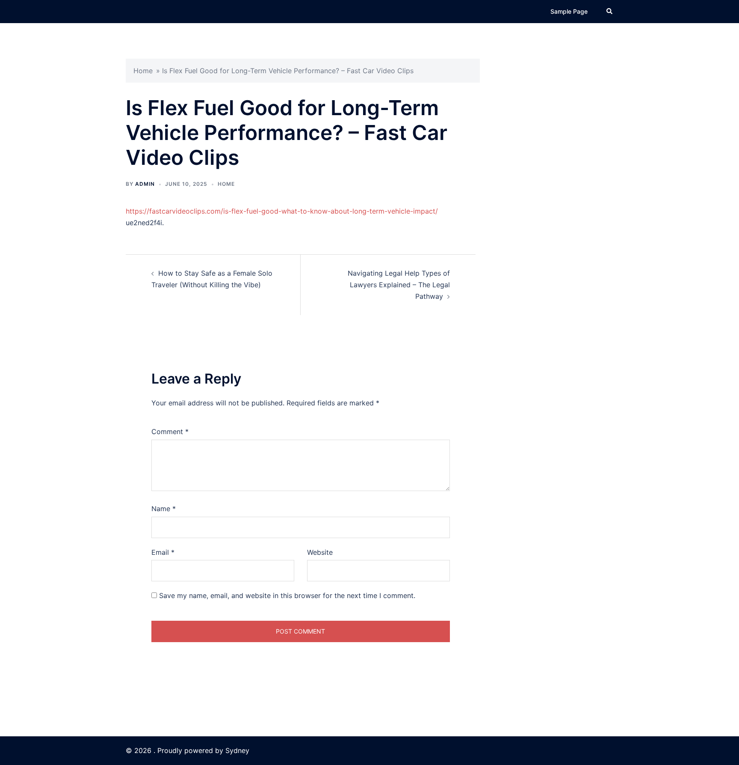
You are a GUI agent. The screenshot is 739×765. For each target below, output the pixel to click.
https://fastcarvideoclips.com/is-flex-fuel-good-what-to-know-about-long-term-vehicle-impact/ (282, 211)
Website (320, 552)
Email (162, 552)
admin (145, 184)
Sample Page (569, 11)
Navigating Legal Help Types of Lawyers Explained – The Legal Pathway (399, 285)
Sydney (237, 750)
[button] (609, 11)
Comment (170, 431)
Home (143, 70)
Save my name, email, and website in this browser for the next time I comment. (287, 595)
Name (163, 508)
